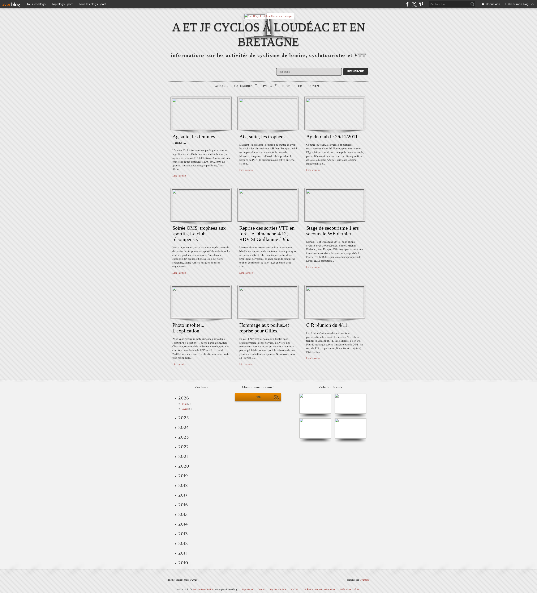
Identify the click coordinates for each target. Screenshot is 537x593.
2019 (183, 475)
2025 (183, 417)
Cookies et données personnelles (319, 589)
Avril (185, 409)
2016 (183, 504)
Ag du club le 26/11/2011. (332, 136)
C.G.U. (294, 589)
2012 (183, 543)
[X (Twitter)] (414, 4)
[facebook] (407, 4)
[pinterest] (421, 4)
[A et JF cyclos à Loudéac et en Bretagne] (268, 16)
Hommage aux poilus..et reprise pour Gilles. (264, 327)
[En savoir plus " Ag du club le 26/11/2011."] (335, 128)
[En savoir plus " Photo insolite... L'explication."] (201, 316)
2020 (183, 466)
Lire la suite (179, 175)
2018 (183, 485)
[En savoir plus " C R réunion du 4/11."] (335, 316)
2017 (182, 495)
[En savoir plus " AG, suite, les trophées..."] (268, 128)
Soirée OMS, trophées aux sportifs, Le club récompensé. (199, 233)
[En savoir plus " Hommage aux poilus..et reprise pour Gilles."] (268, 316)
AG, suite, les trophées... (264, 136)
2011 (182, 553)
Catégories (242, 86)
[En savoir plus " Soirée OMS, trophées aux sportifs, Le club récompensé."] (201, 219)
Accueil (221, 86)
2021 (183, 456)
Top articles (247, 589)
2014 (183, 524)
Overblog (364, 579)
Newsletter (292, 86)
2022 (183, 446)
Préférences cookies (349, 589)
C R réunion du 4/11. (327, 325)
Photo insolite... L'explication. (188, 327)
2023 (183, 437)
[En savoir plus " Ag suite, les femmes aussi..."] (201, 128)
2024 (183, 427)
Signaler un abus (278, 589)
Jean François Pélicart (203, 589)
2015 (183, 514)
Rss (258, 396)
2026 (183, 398)
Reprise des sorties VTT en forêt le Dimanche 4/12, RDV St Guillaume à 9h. (267, 233)
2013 (183, 533)
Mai (184, 404)
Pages (266, 86)
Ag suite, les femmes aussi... (193, 139)
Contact (315, 86)
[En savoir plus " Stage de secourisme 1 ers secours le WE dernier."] (335, 219)
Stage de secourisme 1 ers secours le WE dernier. (332, 230)
